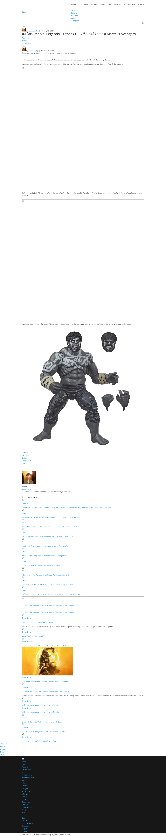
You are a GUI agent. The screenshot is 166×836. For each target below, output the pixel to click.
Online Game (27, 770)
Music (24, 813)
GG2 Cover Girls (129, 5)
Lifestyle (25, 794)
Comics (24, 601)
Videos (24, 796)
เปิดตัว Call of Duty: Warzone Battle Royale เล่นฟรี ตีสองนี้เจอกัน (45, 546)
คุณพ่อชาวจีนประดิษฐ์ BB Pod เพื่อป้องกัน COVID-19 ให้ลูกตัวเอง (44, 556)
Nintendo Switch (28, 778)
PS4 (23, 780)
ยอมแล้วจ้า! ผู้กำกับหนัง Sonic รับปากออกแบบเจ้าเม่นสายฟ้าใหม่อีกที (45, 691)
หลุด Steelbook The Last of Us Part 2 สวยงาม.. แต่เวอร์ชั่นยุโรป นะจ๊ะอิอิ (48, 585)
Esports (141, 5)
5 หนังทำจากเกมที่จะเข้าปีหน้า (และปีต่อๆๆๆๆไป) (39, 741)
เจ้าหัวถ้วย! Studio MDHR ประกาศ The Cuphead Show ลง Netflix (45, 646)
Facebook (3, 744)
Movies (24, 810)
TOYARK (29, 453)
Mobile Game (27, 775)
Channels (25, 831)
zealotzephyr (34, 31)
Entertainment (27, 618)
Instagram (3, 754)
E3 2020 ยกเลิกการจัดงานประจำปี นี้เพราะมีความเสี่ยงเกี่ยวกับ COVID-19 (47, 536)
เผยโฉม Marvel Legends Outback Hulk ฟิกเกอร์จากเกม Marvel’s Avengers (48, 606)
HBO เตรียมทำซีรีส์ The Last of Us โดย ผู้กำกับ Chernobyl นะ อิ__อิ (45, 575)
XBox (24, 783)
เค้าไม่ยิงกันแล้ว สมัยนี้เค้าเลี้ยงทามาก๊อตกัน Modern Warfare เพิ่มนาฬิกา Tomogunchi (52, 594)
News (103, 5)
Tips (109, 5)
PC (23, 772)
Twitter (2, 746)
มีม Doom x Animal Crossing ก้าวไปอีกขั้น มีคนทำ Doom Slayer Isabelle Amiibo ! (51, 517)
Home (73, 5)
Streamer (25, 826)
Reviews (117, 5)
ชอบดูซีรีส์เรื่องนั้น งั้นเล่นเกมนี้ (32, 636)
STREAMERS (83, 5)
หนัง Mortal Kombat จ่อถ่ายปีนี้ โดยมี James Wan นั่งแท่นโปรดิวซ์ (45, 682)
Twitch (2, 752)
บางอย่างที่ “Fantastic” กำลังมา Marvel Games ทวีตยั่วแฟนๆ (43, 722)
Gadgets (25, 788)
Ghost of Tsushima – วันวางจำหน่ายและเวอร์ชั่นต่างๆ (41, 565)
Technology (26, 791)
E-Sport (24, 829)
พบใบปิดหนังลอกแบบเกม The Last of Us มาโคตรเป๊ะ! (41, 705)
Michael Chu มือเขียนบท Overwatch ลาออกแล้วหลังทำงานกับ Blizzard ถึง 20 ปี (49, 527)
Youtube (3, 749)
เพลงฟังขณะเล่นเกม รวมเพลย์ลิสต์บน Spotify (38, 622)
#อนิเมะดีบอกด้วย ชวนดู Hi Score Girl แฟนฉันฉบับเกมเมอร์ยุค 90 (44, 731)
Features (94, 5)
